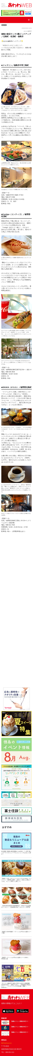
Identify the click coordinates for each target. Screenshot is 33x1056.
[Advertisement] (16, 611)
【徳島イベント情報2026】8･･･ (20, 1021)
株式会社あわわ (6, 1043)
